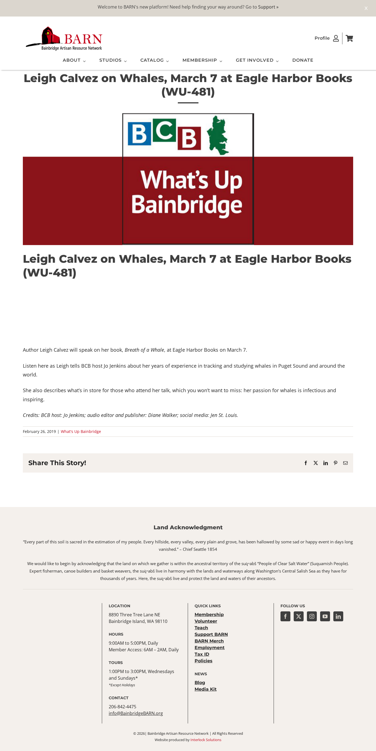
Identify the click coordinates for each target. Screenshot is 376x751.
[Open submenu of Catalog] (166, 61)
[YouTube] (325, 616)
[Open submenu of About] (83, 61)
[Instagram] (312, 616)
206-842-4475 (122, 707)
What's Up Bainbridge (81, 431)
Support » (268, 7)
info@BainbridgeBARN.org (136, 713)
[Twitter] (299, 616)
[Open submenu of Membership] (219, 61)
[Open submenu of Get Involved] (276, 61)
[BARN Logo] (64, 27)
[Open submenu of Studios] (124, 61)
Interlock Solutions (205, 739)
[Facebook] (285, 616)
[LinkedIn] (338, 616)
